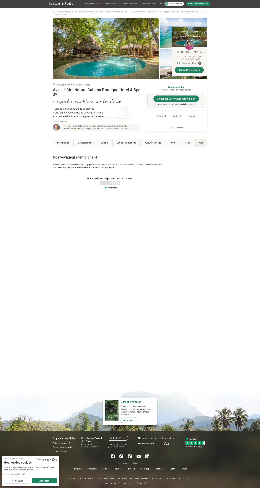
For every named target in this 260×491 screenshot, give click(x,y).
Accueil (72, 478)
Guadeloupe (145, 469)
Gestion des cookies (124, 478)
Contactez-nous (60, 451)
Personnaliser (16, 481)
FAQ (179, 478)
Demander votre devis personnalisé (176, 98)
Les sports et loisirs (126, 142)
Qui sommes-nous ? (61, 443)
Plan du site (170, 478)
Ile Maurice (77, 469)
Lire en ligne (128, 420)
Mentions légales (141, 478)
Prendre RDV (189, 63)
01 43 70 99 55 (191, 52)
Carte (175, 116)
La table (104, 142)
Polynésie (131, 469)
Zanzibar (159, 469)
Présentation (63, 142)
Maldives (105, 469)
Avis (190, 116)
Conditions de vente (86, 478)
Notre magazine (149, 4)
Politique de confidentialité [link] (14, 474)
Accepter (44, 481)
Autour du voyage (153, 142)
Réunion (118, 469)
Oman (184, 469)
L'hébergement (85, 142)
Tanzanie (172, 469)
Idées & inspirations (111, 4)
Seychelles (92, 469)
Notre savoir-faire (131, 4)
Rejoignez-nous (156, 478)
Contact (187, 478)
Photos (160, 116)
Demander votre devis (189, 70)
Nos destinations (92, 4)
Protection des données (105, 478)
